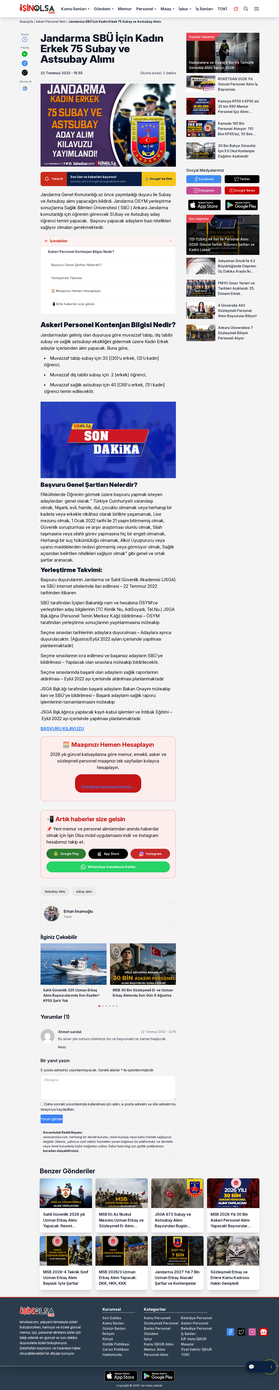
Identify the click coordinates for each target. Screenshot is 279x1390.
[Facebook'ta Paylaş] (25, 63)
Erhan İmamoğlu (78, 911)
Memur (125, 9)
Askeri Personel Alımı (51, 21)
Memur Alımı (154, 1349)
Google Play (69, 854)
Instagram (154, 854)
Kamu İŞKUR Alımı (159, 1344)
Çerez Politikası (115, 1349)
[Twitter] (241, 1332)
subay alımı (84, 891)
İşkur (183, 9)
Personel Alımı (156, 1354)
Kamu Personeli (157, 1318)
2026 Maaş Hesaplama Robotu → (108, 787)
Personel (144, 9)
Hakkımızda (112, 1354)
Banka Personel (157, 1328)
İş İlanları (204, 9)
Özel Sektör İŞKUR (196, 1349)
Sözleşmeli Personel (161, 1323)
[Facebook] (230, 1332)
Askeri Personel (194, 1323)
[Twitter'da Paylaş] (25, 73)
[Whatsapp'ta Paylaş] (25, 54)
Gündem (102, 9)
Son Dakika (111, 1318)
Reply (62, 1047)
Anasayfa (26, 21)
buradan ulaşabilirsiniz (60, 1151)
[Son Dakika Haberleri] (236, 9)
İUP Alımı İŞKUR (193, 1339)
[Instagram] (252, 1332)
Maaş (166, 9)
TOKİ (222, 9)
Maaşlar (187, 1344)
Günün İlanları (114, 1328)
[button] (171, 965)
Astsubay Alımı (55, 891)
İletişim (108, 1333)
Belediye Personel (196, 1318)
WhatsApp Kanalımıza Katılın (111, 867)
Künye (107, 1339)
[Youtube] (263, 1332)
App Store (111, 854)
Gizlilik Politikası (115, 1344)
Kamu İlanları (74, 9)
